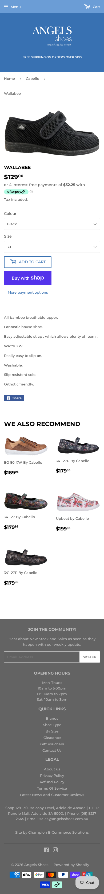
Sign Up (90, 657)
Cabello (32, 78)
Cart (96, 7)
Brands (52, 718)
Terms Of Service (52, 788)
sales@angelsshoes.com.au (63, 819)
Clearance (52, 737)
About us (52, 769)
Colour (10, 213)
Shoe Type (52, 725)
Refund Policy (52, 782)
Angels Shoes (36, 865)
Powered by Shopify (71, 865)
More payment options (28, 292)
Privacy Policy (52, 775)
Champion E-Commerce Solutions (58, 832)
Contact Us (52, 750)
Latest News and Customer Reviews (52, 795)
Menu (16, 7)
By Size (52, 731)
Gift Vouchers (52, 744)
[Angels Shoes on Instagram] (55, 851)
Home (9, 78)
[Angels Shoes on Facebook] (46, 851)
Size (8, 236)
